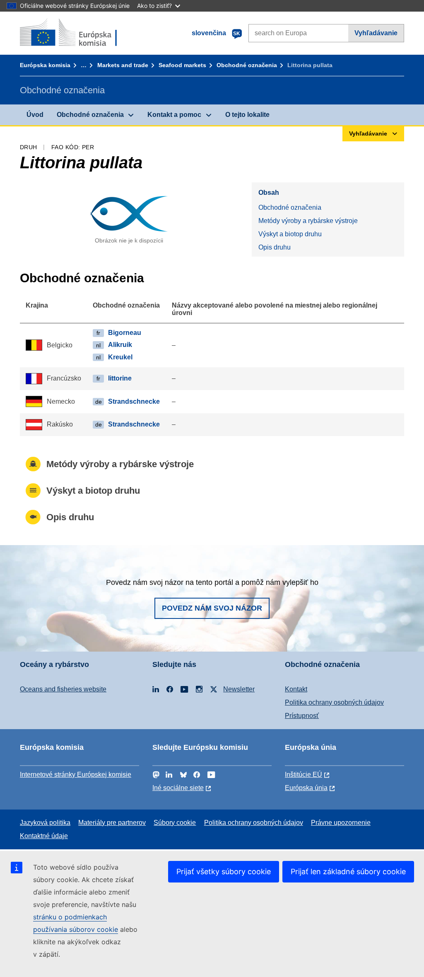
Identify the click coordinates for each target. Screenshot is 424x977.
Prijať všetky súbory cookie (223, 871)
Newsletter (239, 689)
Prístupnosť (302, 715)
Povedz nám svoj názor (212, 608)
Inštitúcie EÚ (303, 774)
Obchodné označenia (247, 65)
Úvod (34, 114)
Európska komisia (45, 65)
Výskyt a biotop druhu (290, 234)
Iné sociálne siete (178, 787)
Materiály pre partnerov (112, 822)
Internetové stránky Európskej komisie (75, 774)
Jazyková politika (45, 822)
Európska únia (306, 787)
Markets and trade (122, 65)
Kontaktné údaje (44, 835)
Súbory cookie (175, 822)
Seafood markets (182, 65)
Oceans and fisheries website (63, 689)
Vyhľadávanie (376, 32)
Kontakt (296, 689)
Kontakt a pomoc (174, 114)
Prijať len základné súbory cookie (348, 871)
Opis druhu (274, 247)
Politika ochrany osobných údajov (334, 702)
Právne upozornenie (341, 822)
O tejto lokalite (247, 114)
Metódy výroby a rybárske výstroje (308, 220)
